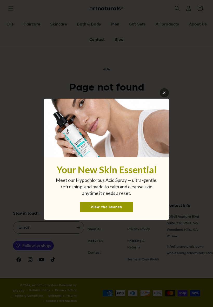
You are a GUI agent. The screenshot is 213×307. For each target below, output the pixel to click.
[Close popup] (164, 92)
